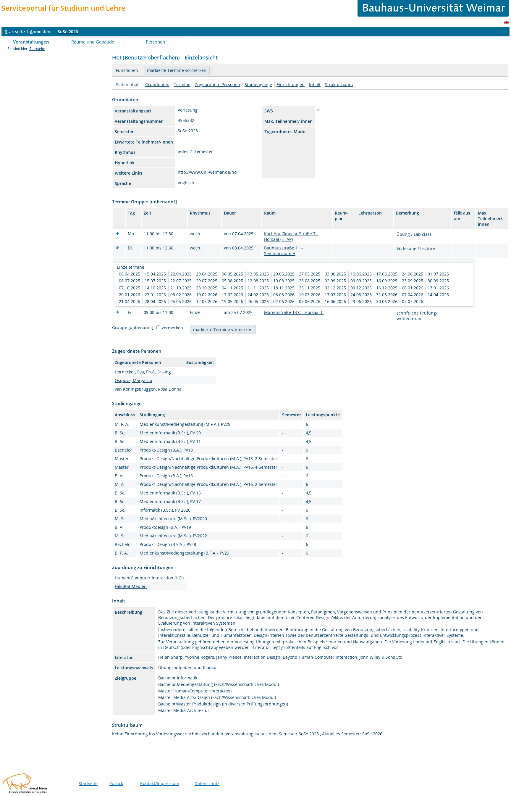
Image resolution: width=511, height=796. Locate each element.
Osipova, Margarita (133, 380)
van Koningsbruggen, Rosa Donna (148, 389)
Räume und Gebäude (92, 42)
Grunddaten (157, 84)
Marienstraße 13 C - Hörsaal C (294, 312)
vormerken (172, 328)
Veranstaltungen (31, 42)
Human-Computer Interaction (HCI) (149, 578)
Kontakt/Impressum (159, 783)
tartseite (15, 31)
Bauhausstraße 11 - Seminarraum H (283, 250)
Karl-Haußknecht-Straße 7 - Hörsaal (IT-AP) (291, 236)
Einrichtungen (290, 84)
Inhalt (315, 84)
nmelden (40, 31)
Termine (182, 84)
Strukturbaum (339, 84)
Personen (155, 42)
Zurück (116, 783)
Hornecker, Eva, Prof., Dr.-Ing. (143, 372)
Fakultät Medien (131, 586)
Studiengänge (258, 84)
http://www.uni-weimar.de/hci (207, 172)
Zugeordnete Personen (217, 84)
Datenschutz (207, 783)
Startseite (37, 48)
